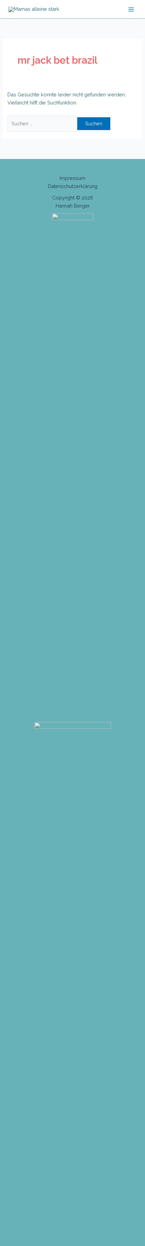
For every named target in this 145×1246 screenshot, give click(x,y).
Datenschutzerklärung (72, 186)
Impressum (72, 178)
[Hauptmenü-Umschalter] (131, 9)
